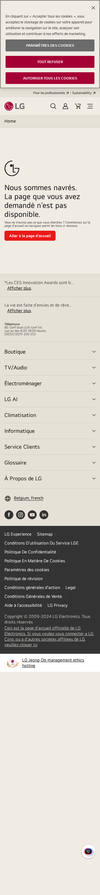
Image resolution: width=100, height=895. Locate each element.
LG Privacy (58, 605)
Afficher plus (19, 288)
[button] (53, 106)
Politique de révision (23, 578)
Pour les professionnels (49, 93)
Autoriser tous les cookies (50, 78)
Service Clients (22, 446)
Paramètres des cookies (26, 569)
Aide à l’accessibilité (23, 605)
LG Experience (17, 534)
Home (10, 121)
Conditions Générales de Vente (33, 596)
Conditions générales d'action (32, 587)
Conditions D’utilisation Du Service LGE (41, 543)
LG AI (11, 399)
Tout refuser (50, 61)
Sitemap (44, 534)
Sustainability (82, 93)
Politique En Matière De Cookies (34, 560)
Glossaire (15, 462)
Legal (71, 587)
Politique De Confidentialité (30, 552)
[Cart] (77, 106)
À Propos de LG (23, 478)
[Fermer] (93, 8)
